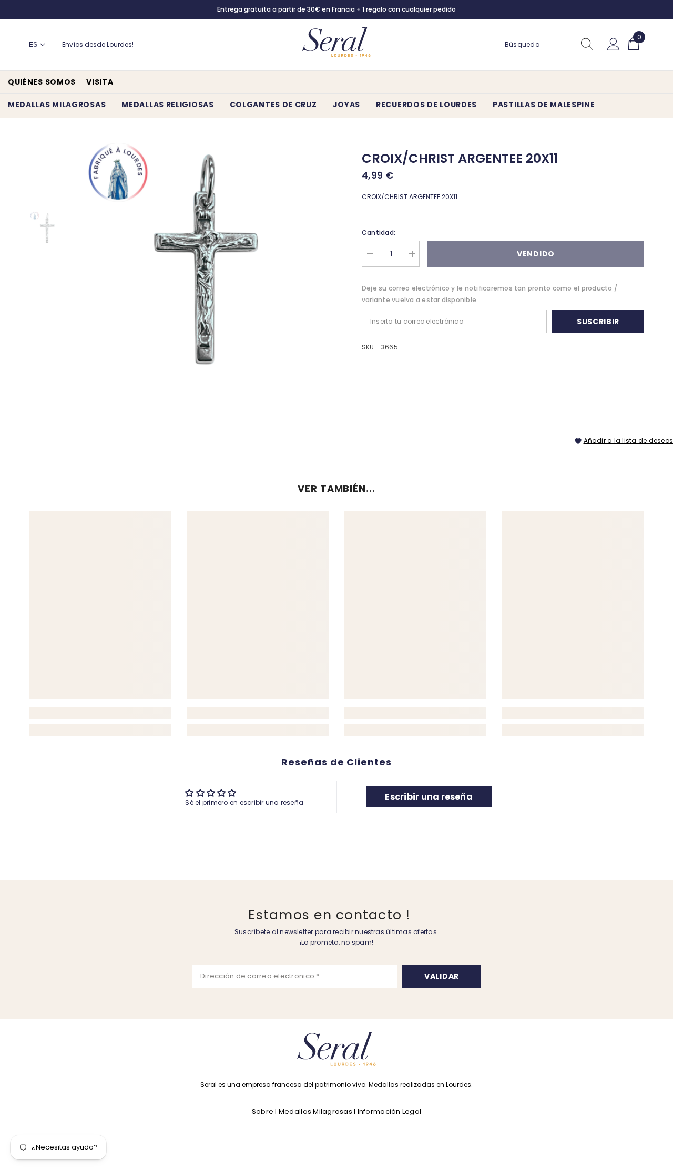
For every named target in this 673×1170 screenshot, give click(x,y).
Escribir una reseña (429, 797)
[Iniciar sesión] (613, 44)
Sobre (262, 1111)
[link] (100, 713)
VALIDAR (441, 976)
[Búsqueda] (549, 45)
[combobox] (539, 45)
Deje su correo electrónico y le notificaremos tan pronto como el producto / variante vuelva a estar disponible (489, 294)
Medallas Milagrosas (315, 1111)
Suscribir (598, 321)
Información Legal (389, 1111)
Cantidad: (378, 232)
